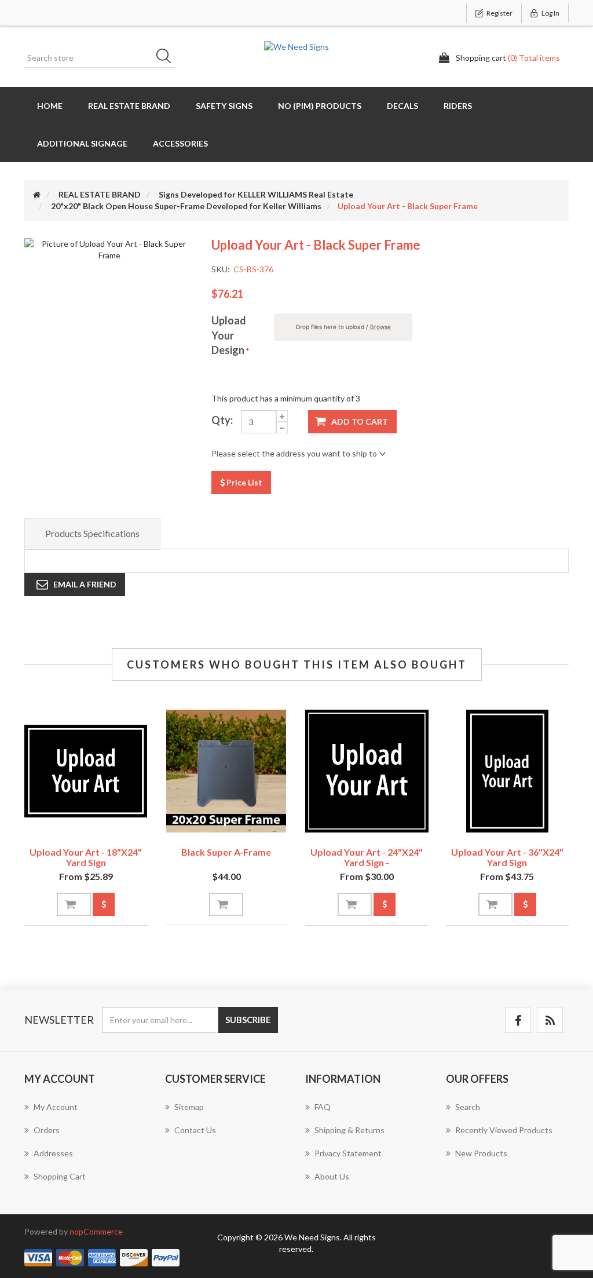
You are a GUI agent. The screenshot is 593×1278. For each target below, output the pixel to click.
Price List (243, 482)
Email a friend (84, 584)
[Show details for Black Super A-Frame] (226, 771)
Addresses (53, 1153)
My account (56, 1107)
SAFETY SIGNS (224, 106)
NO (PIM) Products (319, 106)
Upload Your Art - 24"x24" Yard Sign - (366, 857)
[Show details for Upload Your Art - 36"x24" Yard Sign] (507, 771)
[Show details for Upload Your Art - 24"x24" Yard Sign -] (367, 771)
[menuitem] (86, 1112)
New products (481, 1153)
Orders (47, 1130)
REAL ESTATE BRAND (129, 106)
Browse (380, 326)
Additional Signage (82, 143)
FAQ (322, 1107)
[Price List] (104, 904)
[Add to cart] (74, 904)
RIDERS (458, 106)
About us (331, 1176)
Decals (402, 106)
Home (50, 106)
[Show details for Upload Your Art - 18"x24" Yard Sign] (86, 771)
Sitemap (189, 1107)
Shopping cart (60, 1176)
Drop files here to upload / (343, 326)
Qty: (222, 420)
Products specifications (92, 533)
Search (167, 58)
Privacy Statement (348, 1153)
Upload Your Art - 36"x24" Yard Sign (507, 857)
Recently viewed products (503, 1130)
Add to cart (359, 421)
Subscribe (248, 1019)
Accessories (180, 143)
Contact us (195, 1130)
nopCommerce (96, 1231)
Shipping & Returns (349, 1130)
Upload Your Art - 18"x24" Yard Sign (86, 857)
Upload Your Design (228, 335)
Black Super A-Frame (226, 851)
